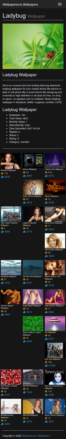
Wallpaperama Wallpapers (20, 4)
